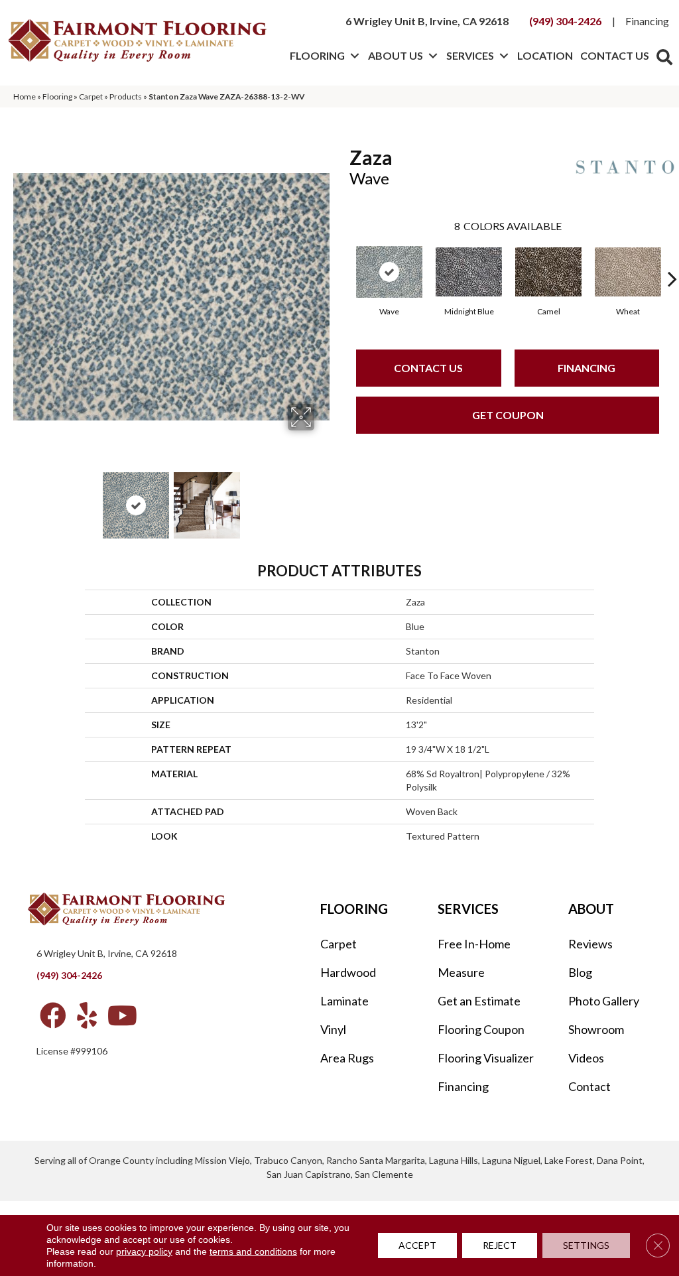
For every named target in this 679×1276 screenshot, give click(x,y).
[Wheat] (627, 272)
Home (24, 96)
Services (470, 55)
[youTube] (122, 1015)
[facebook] (53, 1015)
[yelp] (87, 1015)
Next (323, 498)
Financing (647, 21)
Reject (500, 1245)
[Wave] (389, 272)
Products (125, 96)
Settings (586, 1245)
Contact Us (614, 55)
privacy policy (144, 1251)
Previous (20, 498)
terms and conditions (253, 1251)
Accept (417, 1245)
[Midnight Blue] (468, 272)
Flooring (317, 55)
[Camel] (548, 272)
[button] (354, 55)
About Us (395, 55)
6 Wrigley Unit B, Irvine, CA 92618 (427, 21)
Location (545, 55)
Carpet (91, 96)
